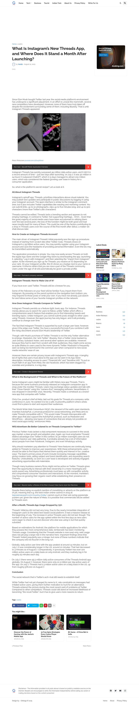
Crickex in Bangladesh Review (32, 372)
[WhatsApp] (41, 605)
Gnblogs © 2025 (26, 701)
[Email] (50, 605)
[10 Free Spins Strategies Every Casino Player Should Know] (51, 622)
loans (110, 327)
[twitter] (115, 691)
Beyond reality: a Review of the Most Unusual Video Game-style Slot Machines (50, 485)
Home (14, 44)
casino (20, 44)
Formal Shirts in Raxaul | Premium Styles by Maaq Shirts (118, 263)
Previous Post (18, 646)
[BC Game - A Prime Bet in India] (78, 622)
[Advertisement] (69, 25)
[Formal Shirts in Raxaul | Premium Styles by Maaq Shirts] (118, 253)
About (112, 701)
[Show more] (54, 605)
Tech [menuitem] (28, 3)
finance (110, 323)
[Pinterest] (45, 605)
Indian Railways (110, 315)
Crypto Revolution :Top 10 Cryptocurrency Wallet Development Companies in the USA (102, 290)
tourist (110, 335)
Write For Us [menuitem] (93, 3)
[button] (120, 3)
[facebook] (111, 691)
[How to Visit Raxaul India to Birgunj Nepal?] (118, 277)
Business (110, 312)
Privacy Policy (122, 701)
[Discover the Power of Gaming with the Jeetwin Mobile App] (24, 622)
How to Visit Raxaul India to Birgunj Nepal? (117, 286)
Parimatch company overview (32, 275)
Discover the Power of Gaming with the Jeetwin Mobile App (24, 634)
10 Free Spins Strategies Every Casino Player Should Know (50, 634)
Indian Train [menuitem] (56, 3)
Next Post (86, 646)
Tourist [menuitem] (46, 3)
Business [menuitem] (37, 3)
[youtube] (120, 691)
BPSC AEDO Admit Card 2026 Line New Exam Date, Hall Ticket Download (102, 264)
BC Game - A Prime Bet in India (78, 633)
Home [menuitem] (21, 3)
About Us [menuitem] (67, 3)
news (110, 331)
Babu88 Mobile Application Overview (35, 167)
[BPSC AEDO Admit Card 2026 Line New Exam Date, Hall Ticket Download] (103, 253)
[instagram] (125, 691)
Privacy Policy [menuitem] (79, 3)
